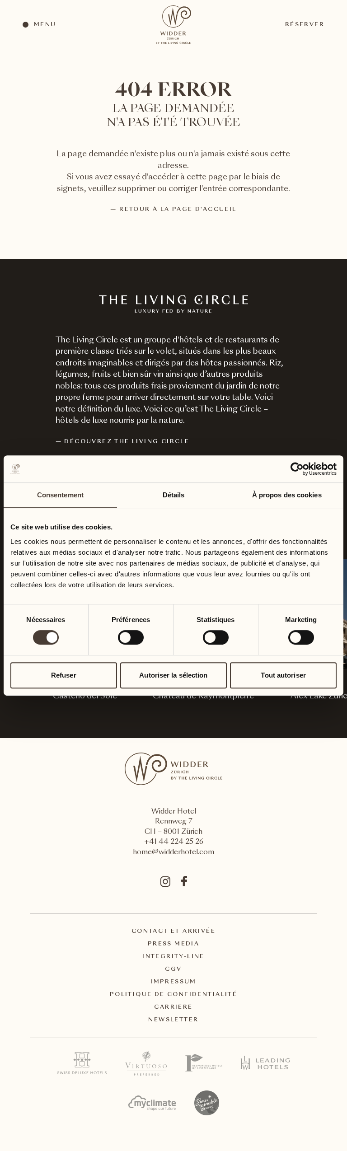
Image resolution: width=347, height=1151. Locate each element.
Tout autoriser (283, 675)
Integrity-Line (173, 956)
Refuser (63, 675)
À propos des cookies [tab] (287, 495)
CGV (173, 969)
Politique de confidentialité (173, 994)
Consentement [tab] (60, 495)
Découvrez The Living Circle (126, 441)
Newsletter (173, 1020)
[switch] (130, 637)
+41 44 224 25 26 (173, 842)
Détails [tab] (174, 495)
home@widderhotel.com (173, 852)
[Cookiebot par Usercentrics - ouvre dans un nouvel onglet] (297, 469)
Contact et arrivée (173, 931)
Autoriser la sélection (173, 675)
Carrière (173, 1007)
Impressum (173, 982)
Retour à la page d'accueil (177, 209)
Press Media (173, 944)
